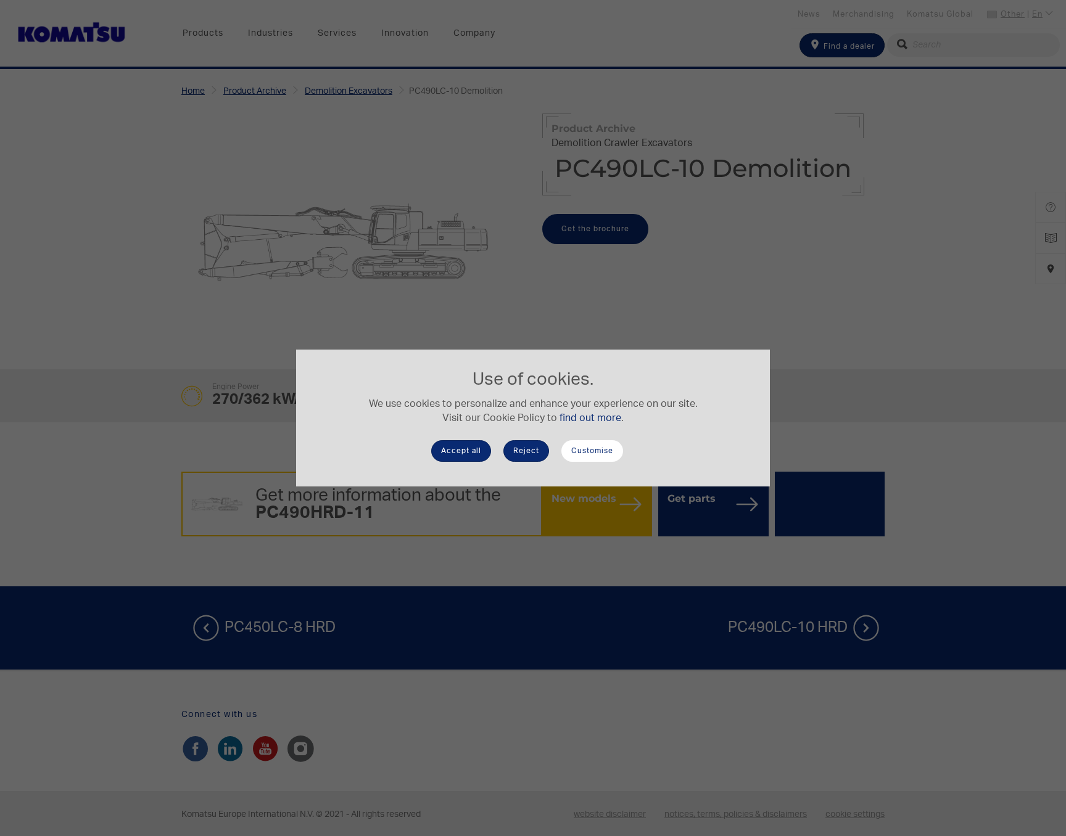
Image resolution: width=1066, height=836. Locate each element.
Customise (592, 450)
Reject (526, 450)
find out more (590, 418)
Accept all (461, 450)
